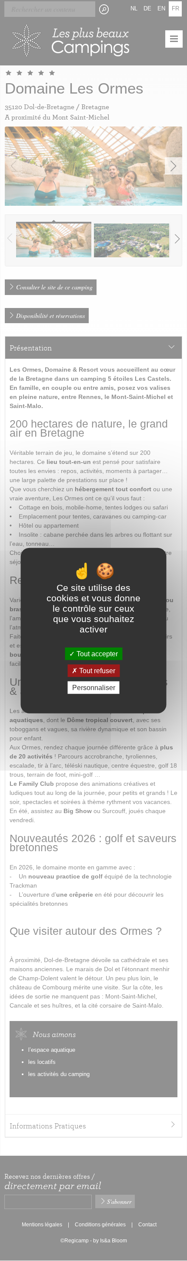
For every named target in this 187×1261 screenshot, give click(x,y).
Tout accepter (96, 653)
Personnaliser (93, 687)
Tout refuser (96, 670)
